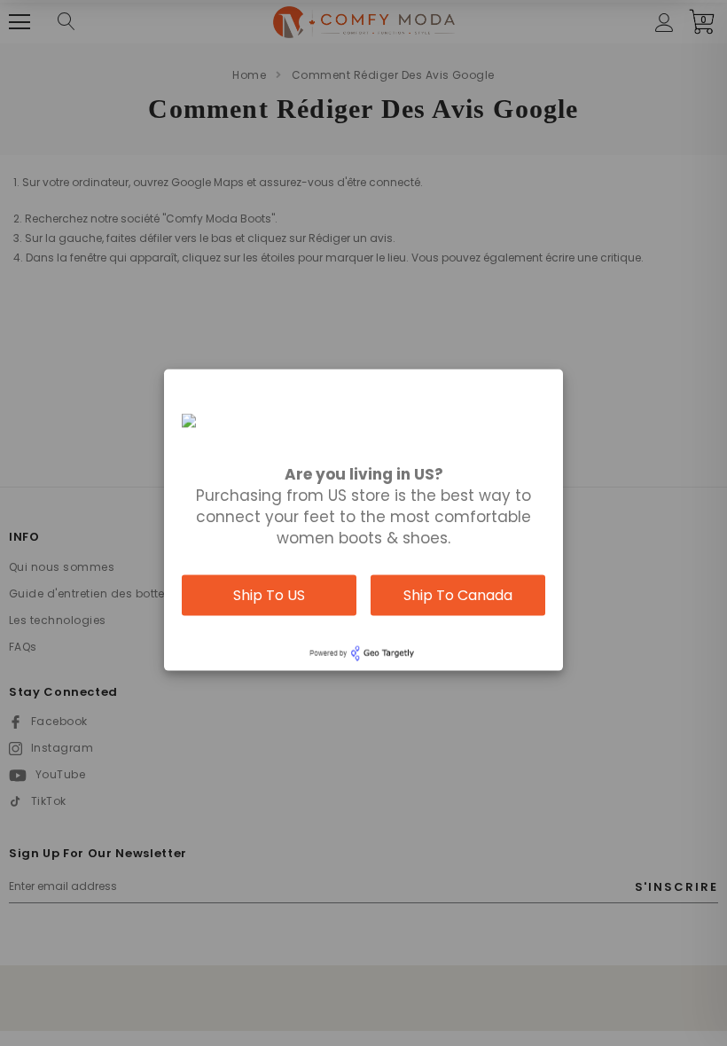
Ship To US (269, 595)
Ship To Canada (457, 595)
